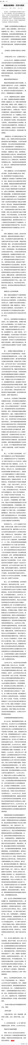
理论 (3, 1)
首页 (1, 1)
